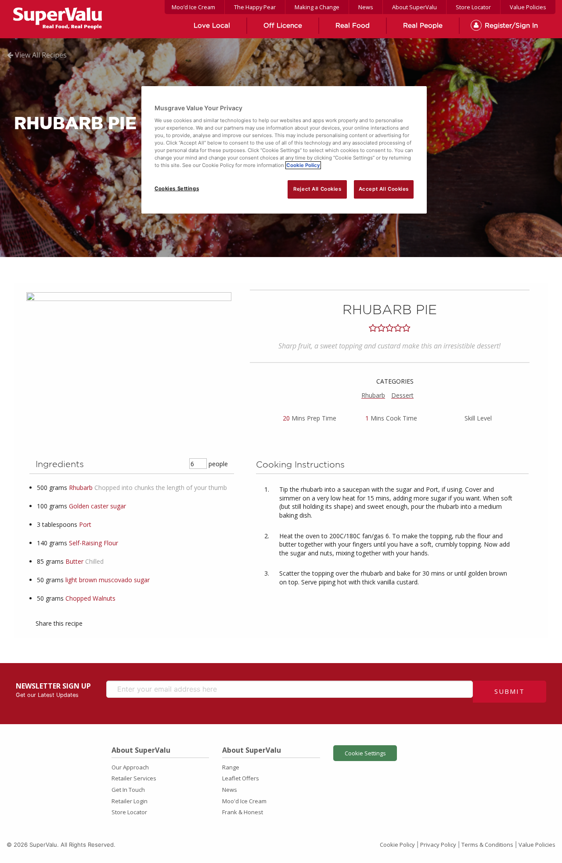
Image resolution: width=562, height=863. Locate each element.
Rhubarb (373, 395)
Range (230, 767)
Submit (509, 691)
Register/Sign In (511, 26)
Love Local (212, 26)
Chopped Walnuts (90, 598)
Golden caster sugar (97, 506)
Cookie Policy (397, 844)
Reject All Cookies (317, 189)
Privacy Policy (438, 844)
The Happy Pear (255, 7)
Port (85, 524)
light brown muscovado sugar (107, 580)
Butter (74, 561)
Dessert (402, 395)
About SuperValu (414, 7)
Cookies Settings (177, 188)
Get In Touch (128, 790)
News (365, 7)
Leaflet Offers (240, 778)
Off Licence (282, 26)
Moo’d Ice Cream (193, 7)
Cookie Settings (365, 753)
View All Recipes (40, 55)
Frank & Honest (242, 812)
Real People (423, 26)
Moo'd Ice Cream (244, 801)
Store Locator (473, 7)
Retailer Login (130, 801)
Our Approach (130, 767)
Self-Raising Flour (93, 543)
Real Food (352, 26)
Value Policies (528, 7)
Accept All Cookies (384, 189)
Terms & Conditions (487, 844)
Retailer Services (134, 778)
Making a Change (317, 7)
